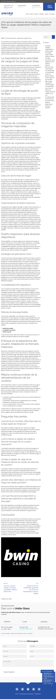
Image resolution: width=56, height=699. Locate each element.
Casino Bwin (22, 54)
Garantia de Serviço (22, 5)
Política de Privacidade (16, 633)
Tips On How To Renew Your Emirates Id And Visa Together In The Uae (50, 92)
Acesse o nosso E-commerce (50, 6)
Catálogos (41, 14)
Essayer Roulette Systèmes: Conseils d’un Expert (49, 56)
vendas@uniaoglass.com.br (26, 628)
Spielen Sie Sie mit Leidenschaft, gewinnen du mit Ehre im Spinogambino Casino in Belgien (30, 589)
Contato (46, 14)
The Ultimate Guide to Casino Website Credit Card (49, 72)
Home (27, 14)
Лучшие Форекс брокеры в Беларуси (49, 105)
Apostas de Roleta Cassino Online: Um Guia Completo (49, 77)
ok (51, 685)
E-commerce (52, 14)
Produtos (31, 14)
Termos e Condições (28, 633)
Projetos (36, 14)
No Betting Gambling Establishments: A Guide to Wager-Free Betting (49, 49)
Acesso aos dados (5, 633)
